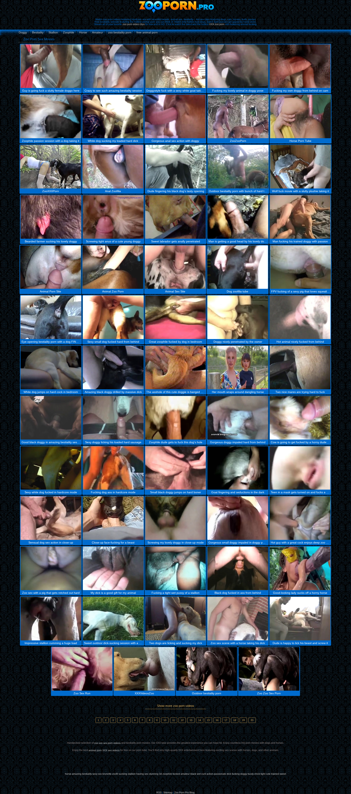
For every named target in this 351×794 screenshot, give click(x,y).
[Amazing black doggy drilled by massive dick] (113, 367)
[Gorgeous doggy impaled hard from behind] (237, 418)
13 (191, 720)
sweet (283, 774)
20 (252, 720)
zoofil (115, 774)
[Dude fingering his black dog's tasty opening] (175, 166)
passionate (220, 774)
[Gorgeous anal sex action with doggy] (175, 116)
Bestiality (37, 32)
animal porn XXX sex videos (104, 750)
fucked (176, 774)
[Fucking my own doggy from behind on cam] (300, 66)
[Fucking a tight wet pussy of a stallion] (175, 568)
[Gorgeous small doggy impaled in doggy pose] (237, 518)
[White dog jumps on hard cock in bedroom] (51, 367)
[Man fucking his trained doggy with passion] (300, 217)
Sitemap (167, 792)
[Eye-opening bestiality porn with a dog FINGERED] (51, 317)
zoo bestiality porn (119, 32)
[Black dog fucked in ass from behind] (237, 568)
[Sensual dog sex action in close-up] (51, 518)
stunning (153, 774)
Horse (83, 32)
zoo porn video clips (133, 24)
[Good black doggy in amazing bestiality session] (51, 418)
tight (263, 774)
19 (243, 720)
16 (217, 720)
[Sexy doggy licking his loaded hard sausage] (113, 418)
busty (251, 774)
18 (234, 720)
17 (225, 720)
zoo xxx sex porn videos (107, 743)
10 (165, 720)
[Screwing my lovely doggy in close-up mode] (175, 518)
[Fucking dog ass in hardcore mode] (113, 468)
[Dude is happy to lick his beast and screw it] (300, 618)
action (210, 774)
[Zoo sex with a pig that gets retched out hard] (51, 568)
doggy (243, 774)
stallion (132, 774)
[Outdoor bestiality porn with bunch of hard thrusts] (238, 166)
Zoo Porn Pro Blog (184, 792)
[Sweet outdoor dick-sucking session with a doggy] (113, 618)
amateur (185, 774)
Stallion (53, 32)
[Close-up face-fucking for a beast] (113, 518)
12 (182, 720)
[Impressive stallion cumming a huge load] (51, 618)
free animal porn (147, 32)
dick (229, 774)
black (193, 774)
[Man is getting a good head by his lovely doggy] (237, 217)
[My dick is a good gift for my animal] (113, 568)
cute (268, 774)
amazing (76, 774)
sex (146, 774)
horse (68, 774)
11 (173, 720)
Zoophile (68, 32)
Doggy (23, 32)
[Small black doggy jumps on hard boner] (175, 468)
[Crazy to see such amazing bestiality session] (113, 66)
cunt (203, 774)
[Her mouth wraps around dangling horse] (237, 367)
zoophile (167, 774)
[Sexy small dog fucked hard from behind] (113, 317)
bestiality (87, 774)
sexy (95, 774)
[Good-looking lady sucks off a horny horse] (300, 568)
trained (275, 774)
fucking (236, 774)
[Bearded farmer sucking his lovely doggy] (51, 217)
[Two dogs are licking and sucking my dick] (175, 618)
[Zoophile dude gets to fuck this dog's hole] (175, 418)
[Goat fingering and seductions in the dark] (237, 468)
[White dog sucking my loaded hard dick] (112, 116)
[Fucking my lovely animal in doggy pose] (237, 66)
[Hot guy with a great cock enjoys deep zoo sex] (300, 518)
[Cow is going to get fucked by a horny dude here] (300, 418)
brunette (107, 774)
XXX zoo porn (216, 24)
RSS (158, 792)
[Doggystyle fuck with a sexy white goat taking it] (175, 66)
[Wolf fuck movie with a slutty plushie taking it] (300, 166)
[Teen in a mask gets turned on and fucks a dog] (300, 468)
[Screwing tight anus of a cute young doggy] (113, 217)
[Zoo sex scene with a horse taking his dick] (237, 618)
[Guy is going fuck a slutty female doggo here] (51, 66)
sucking (123, 774)
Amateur (97, 32)
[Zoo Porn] (175, 7)
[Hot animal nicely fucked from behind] (300, 317)
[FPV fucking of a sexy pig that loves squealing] (300, 267)
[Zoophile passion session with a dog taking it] (50, 116)
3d (160, 774)
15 (208, 720)
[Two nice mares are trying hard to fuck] (300, 367)
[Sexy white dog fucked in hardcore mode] (51, 468)
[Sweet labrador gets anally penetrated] (175, 217)
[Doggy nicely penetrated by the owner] (237, 317)
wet (199, 774)
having (140, 774)
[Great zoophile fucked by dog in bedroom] (175, 317)
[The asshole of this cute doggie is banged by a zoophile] (175, 367)
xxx (100, 774)
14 (199, 720)
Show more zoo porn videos (175, 705)
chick (257, 774)
